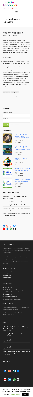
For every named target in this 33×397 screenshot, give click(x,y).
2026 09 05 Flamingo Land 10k (21, 159)
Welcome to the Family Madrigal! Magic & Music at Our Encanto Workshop (16, 214)
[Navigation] (16, 12)
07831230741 (8, 294)
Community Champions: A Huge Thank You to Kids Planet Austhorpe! (16, 209)
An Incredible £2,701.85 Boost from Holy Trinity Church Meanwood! (15, 197)
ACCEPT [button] (25, 394)
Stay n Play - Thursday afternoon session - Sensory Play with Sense (22, 148)
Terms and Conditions (8, 271)
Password (5, 118)
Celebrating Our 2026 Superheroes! (12, 201)
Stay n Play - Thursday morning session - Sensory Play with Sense (22, 136)
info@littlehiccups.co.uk (12, 84)
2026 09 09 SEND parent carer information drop (22, 169)
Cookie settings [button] (15, 394)
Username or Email (8, 112)
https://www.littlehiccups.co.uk (12, 299)
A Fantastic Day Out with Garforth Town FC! (14, 205)
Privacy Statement (7, 273)
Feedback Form (7, 277)
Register (17, 124)
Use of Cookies (7, 275)
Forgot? (12, 124)
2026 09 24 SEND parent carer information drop (22, 180)
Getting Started (14, 92)
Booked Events (6, 92)
